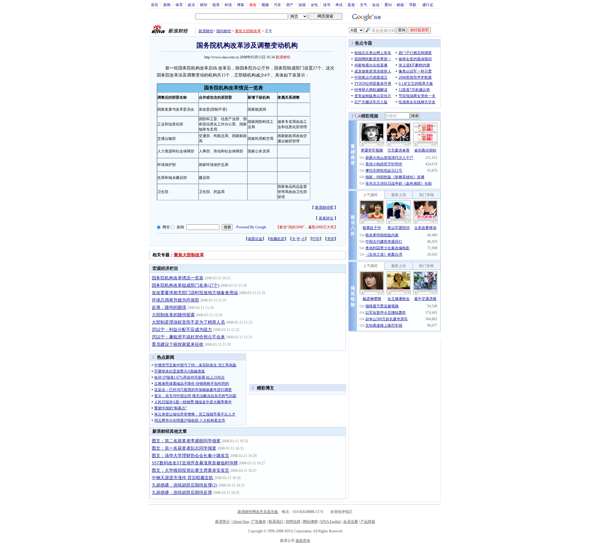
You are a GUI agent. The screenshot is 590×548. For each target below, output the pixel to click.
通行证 (427, 4)
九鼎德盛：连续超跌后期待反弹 (182, 492)
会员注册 (350, 521)
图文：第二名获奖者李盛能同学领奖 (186, 441)
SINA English (330, 521)
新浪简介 (222, 521)
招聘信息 (293, 521)
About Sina (240, 521)
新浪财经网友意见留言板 (258, 512)
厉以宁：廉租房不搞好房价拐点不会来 (188, 337)
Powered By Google (251, 227)
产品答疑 (367, 521)
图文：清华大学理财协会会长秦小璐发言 (190, 455)
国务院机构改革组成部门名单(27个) (185, 285)
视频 (265, 4)
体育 (179, 4)
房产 (289, 4)
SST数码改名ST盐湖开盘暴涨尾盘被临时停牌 (195, 463)
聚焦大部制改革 (248, 31)
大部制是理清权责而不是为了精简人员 (188, 322)
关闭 (330, 239)
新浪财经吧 (324, 207)
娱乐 (191, 4)
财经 (203, 4)
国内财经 (223, 31)
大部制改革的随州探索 (173, 315)
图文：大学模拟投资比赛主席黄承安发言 (190, 470)
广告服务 (258, 521)
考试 (339, 4)
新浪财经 (206, 31)
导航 (412, 4)
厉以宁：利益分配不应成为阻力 (182, 329)
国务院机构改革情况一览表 (177, 278)
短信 (376, 4)
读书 (326, 4)
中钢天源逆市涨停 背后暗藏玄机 (182, 477)
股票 (216, 4)
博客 (240, 4)
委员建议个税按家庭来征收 (177, 344)
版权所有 (303, 540)
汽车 (277, 4)
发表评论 (326, 218)
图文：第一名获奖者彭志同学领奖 (184, 448)
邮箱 (400, 4)
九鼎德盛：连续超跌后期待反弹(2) (184, 485)
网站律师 (310, 521)
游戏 (302, 4)
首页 (154, 4)
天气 (363, 4)
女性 (314, 4)
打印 (316, 239)
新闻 (167, 4)
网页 (166, 227)
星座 (351, 4)
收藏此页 (277, 239)
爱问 (388, 4)
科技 (228, 4)
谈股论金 (255, 239)
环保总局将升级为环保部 (175, 300)
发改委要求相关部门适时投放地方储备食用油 (195, 292)
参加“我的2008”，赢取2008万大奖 (306, 227)
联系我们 (276, 521)
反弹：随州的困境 (169, 307)
